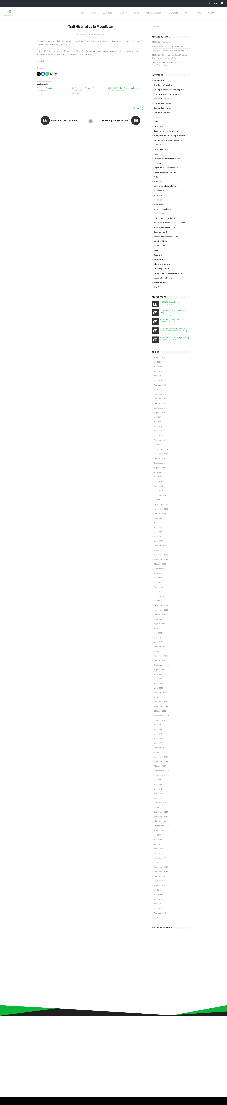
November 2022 (161, 559)
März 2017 (158, 853)
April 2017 (158, 848)
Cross (156, 117)
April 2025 (158, 431)
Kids (156, 177)
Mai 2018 (158, 789)
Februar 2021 (160, 646)
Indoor (157, 154)
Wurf (156, 287)
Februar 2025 (160, 440)
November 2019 (161, 706)
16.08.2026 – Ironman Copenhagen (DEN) (168, 46)
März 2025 (158, 435)
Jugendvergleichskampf (166, 172)
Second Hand (160, 232)
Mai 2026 (158, 371)
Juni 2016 (158, 894)
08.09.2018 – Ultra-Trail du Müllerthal (123, 88)
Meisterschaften (162, 209)
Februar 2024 (160, 495)
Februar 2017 (160, 858)
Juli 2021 (157, 628)
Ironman (158, 163)
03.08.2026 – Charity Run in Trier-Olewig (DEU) (169, 50)
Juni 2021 (158, 633)
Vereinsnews (160, 282)
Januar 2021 (159, 651)
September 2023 (161, 518)
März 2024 (158, 490)
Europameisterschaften (166, 131)
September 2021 (161, 619)
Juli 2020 (157, 674)
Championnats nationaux (166, 94)
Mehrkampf (159, 204)
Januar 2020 (159, 697)
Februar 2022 (160, 596)
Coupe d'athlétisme (164, 99)
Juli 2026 (157, 362)
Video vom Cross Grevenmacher (68, 120)
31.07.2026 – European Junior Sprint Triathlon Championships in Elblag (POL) (169, 56)
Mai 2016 (158, 899)
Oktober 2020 (160, 660)
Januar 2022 (159, 601)
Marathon (159, 190)
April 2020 (158, 683)
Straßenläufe (160, 241)
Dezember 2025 (161, 394)
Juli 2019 (157, 725)
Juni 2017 (158, 839)
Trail (156, 250)
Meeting (158, 200)
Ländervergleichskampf (166, 186)
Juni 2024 (158, 477)
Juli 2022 (157, 573)
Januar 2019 (159, 752)
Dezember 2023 (161, 504)
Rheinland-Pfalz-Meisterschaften (171, 223)
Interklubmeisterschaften (167, 158)
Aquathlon (159, 80)
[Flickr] (215, 3)
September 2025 (161, 408)
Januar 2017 (159, 862)
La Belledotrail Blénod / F (83, 88)
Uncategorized (99, 35)
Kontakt (211, 13)
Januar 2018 (159, 807)
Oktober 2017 (160, 821)
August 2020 (159, 669)
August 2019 (159, 720)
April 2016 (158, 904)
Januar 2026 (159, 389)
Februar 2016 (160, 913)
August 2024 (159, 467)
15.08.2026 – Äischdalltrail (162, 42)
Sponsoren (173, 13)
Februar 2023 (160, 545)
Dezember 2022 (161, 555)
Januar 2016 (159, 917)
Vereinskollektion (163, 278)
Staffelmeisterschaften (166, 236)
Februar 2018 (160, 803)
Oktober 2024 (160, 458)
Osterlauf (159, 213)
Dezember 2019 (161, 702)
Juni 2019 (158, 729)
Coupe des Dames (162, 103)
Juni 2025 (158, 421)
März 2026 (158, 380)
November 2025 (161, 399)
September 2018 (161, 770)
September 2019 (161, 715)
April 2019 (158, 738)
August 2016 (159, 885)
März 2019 (158, 743)
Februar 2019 (160, 747)
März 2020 (158, 688)
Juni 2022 (158, 578)
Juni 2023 (158, 527)
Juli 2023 (157, 522)
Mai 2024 (158, 481)
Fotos (136, 13)
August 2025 (159, 412)
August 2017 (159, 830)
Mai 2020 (158, 679)
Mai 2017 (158, 844)
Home (82, 13)
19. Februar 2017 (82, 35)
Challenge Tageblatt (164, 85)
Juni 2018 (158, 784)
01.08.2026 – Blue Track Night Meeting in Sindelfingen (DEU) (167, 63)
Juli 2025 (157, 417)
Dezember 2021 (161, 605)
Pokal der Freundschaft (166, 218)
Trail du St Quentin (44, 88)
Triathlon (159, 259)
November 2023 (161, 509)
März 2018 (158, 798)
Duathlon (158, 126)
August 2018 (159, 775)
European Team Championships (169, 135)
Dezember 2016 (161, 867)
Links (199, 13)
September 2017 (161, 826)
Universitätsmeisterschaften (168, 273)
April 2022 (158, 587)
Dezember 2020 (161, 656)
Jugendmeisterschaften (166, 167)
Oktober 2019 (160, 711)
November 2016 (161, 871)
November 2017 (161, 816)
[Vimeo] (222, 3)
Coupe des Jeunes (162, 108)
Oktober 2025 (160, 403)
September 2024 (161, 463)
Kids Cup (158, 181)
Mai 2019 (158, 734)
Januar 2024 (159, 500)
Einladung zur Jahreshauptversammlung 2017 (126, 120)
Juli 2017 (157, 835)
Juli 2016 (157, 890)
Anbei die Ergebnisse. (46, 61)
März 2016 (158, 908)
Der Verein (107, 13)
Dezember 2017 (161, 812)
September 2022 (161, 568)
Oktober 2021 (160, 614)
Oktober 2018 (160, 766)
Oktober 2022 (160, 564)
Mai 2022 (158, 582)
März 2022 (158, 591)
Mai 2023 (158, 532)
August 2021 (159, 623)
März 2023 (158, 541)
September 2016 (161, 881)
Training (123, 13)
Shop (187, 13)
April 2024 (158, 486)
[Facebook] (209, 3)
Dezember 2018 (161, 757)
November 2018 (161, 761)
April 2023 (158, 536)
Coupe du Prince (162, 112)
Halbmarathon (161, 149)
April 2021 (158, 637)
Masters (158, 195)
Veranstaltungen (153, 13)
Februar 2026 (160, 385)
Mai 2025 (158, 426)
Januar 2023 (159, 550)
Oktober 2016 (160, 876)
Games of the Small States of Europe (168, 142)
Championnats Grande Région (169, 89)
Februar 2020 (160, 692)
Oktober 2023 (160, 513)
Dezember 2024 (161, 449)
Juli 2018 (157, 780)
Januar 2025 (159, 444)
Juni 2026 (158, 366)
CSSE (156, 122)
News (93, 13)
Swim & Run (159, 246)
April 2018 (158, 793)
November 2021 (161, 610)
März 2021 (158, 642)
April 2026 (158, 376)
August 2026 (159, 357)
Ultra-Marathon (162, 264)
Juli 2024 (157, 472)
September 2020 (161, 665)
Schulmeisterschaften (165, 227)
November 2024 (161, 454)
